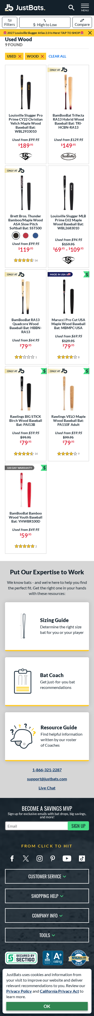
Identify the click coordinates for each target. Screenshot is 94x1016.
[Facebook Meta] (12, 858)
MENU (86, 9)
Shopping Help (44, 895)
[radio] (16, 235)
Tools (44, 935)
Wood (33, 56)
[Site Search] (70, 8)
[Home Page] (25, 7)
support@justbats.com (47, 778)
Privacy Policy (19, 991)
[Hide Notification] (90, 32)
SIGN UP (78, 826)
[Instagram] (40, 858)
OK (47, 1006)
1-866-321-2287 (47, 769)
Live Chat (47, 787)
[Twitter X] (26, 858)
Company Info (45, 915)
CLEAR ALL (57, 56)
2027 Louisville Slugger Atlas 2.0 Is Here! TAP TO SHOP (43, 33)
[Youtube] (67, 858)
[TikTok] (82, 858)
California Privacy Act (59, 991)
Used (11, 56)
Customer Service (44, 876)
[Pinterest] (52, 858)
